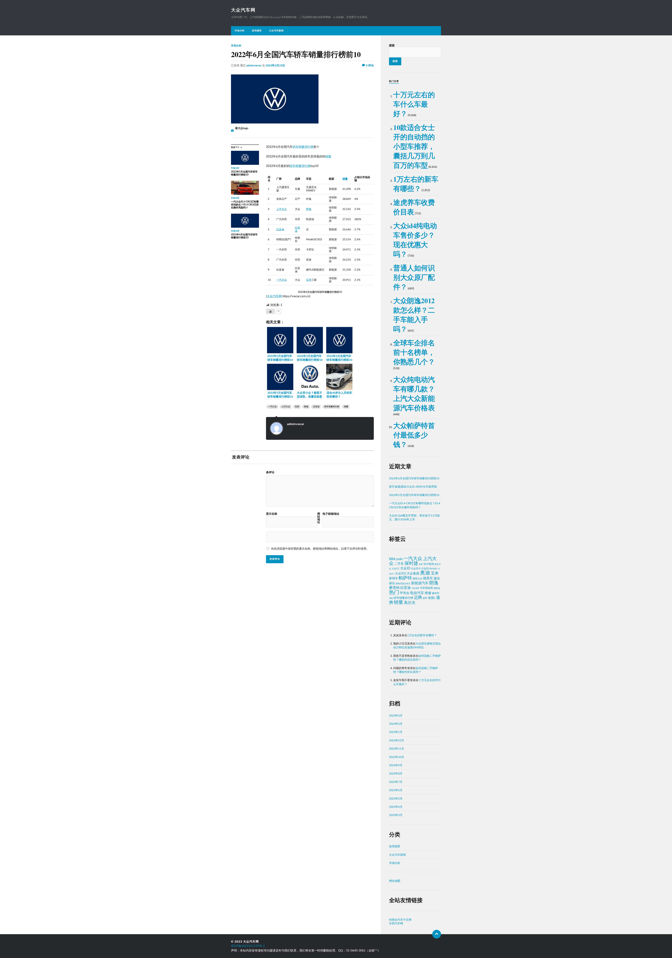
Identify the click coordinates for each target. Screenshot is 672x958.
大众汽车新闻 (276, 31)
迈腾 (418, 597)
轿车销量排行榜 (303, 146)
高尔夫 (409, 603)
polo (399, 559)
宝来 (308, 280)
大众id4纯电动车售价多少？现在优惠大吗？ (415, 239)
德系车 (428, 578)
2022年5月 (395, 798)
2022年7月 (395, 782)
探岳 (392, 583)
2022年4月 (395, 806)
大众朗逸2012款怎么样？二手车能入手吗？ (414, 314)
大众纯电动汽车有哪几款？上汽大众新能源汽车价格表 (414, 393)
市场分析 (239, 31)
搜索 (392, 45)
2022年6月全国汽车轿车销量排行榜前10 (414, 478)
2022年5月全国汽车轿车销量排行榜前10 (414, 495)
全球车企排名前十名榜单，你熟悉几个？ (414, 352)
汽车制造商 (426, 588)
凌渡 (421, 564)
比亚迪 (280, 229)
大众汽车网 (243, 10)
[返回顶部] (436, 934)
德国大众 (417, 578)
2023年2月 (395, 723)
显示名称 (271, 513)
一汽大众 (281, 280)
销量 (328, 156)
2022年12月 (396, 740)
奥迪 (425, 573)
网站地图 (394, 881)
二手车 (399, 564)
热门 (394, 592)
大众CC (396, 568)
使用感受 (257, 31)
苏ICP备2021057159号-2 (248, 946)
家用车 (393, 578)
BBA (392, 559)
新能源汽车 (420, 583)
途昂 (425, 598)
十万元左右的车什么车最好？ (414, 104)
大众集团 (413, 573)
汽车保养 (415, 588)
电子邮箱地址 (331, 513)
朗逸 (308, 209)
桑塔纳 (394, 588)
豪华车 (435, 593)
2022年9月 (395, 765)
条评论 (270, 472)
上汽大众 (281, 209)
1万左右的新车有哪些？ (415, 184)
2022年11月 (396, 748)
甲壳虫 (404, 593)
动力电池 (428, 564)
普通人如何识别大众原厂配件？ (414, 277)
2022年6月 (395, 790)
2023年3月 (395, 715)
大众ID (405, 568)
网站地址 (318, 518)
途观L (431, 597)
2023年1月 (395, 732)
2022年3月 (395, 815)
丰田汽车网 (396, 923)
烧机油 (437, 588)
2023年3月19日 (275, 65)
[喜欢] (270, 311)
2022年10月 (396, 757)
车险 (391, 598)
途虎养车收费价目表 (414, 207)
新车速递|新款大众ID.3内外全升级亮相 (413, 486)
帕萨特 (405, 578)
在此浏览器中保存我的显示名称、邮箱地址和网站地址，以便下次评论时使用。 (320, 548)
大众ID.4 (415, 568)
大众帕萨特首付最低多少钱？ (414, 434)
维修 (428, 593)
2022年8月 (395, 773)
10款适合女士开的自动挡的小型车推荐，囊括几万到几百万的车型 (414, 146)
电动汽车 (417, 593)
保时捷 (411, 563)
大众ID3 (400, 573)
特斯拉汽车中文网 (400, 919)
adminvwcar (253, 65)
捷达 (437, 578)
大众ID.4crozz (429, 568)
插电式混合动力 (403, 584)
